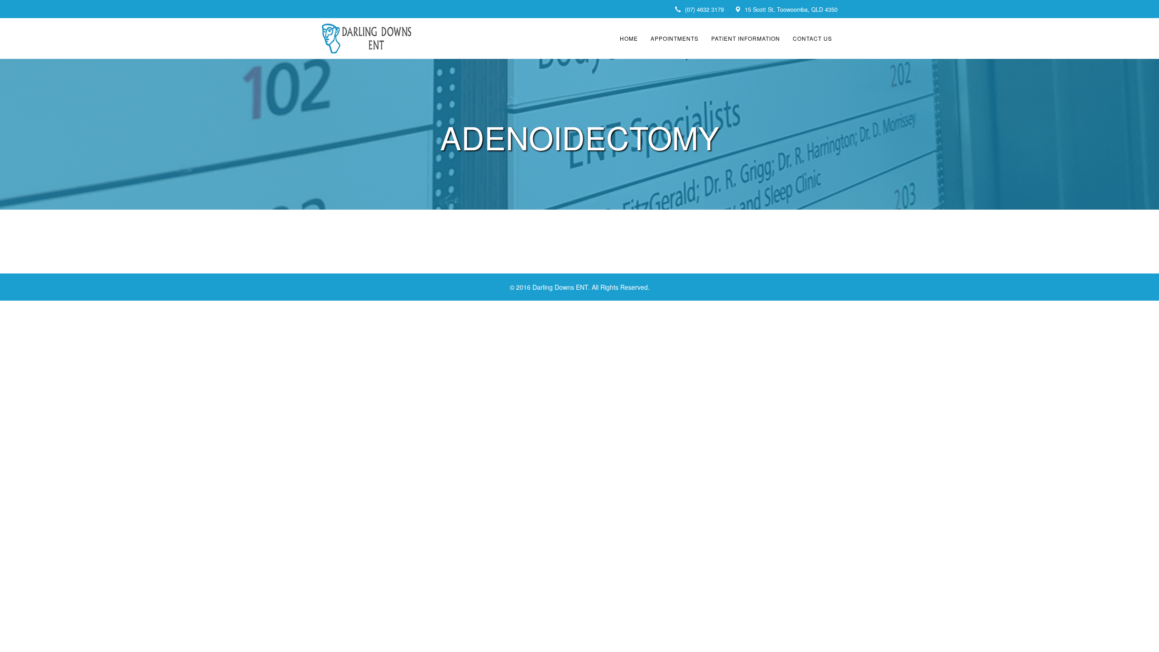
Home (629, 38)
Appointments (675, 38)
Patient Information (745, 38)
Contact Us (812, 38)
